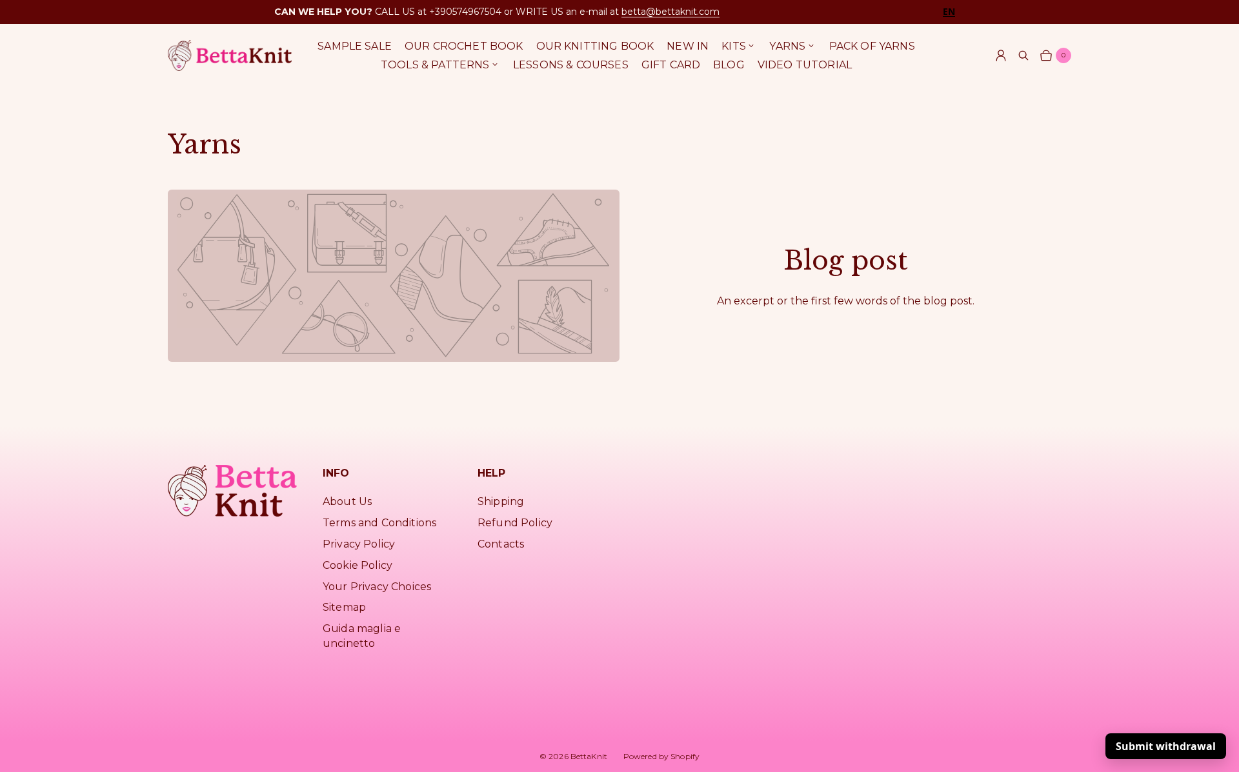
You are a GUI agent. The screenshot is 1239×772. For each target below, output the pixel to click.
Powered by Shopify (661, 756)
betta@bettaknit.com (670, 11)
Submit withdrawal (1166, 746)
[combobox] (949, 11)
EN (949, 11)
